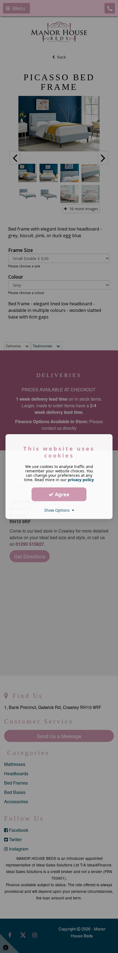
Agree (61, 494)
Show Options (58, 510)
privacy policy (81, 479)
